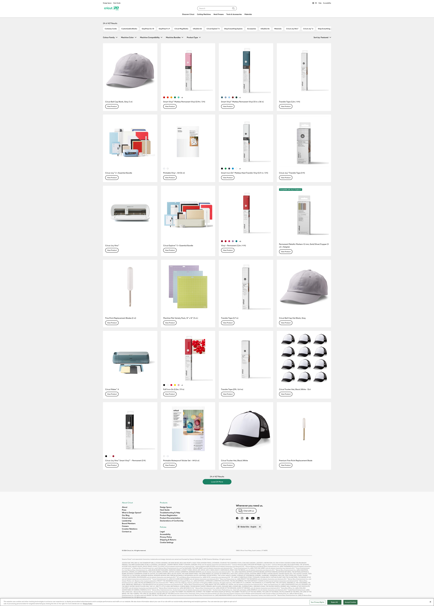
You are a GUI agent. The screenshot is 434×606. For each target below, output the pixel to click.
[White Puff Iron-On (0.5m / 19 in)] (168, 385)
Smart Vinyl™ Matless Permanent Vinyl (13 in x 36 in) (242, 102)
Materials (277, 29)
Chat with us (248, 511)
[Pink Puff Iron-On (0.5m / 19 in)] (178, 385)
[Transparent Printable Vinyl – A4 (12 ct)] (164, 168)
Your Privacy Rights (317, 602)
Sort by (321, 37)
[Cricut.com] (111, 8)
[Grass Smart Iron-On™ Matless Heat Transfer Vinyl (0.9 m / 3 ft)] (225, 168)
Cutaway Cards (111, 29)
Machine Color (127, 37)
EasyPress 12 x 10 (148, 29)
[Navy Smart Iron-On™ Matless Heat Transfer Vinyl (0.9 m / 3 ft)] (229, 168)
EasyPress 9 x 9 (164, 29)
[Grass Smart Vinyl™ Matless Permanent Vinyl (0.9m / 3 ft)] (175, 97)
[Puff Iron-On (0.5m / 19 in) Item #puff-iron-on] (188, 358)
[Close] (430, 601)
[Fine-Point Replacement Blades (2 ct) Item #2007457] (130, 287)
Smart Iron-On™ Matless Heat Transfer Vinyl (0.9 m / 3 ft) (244, 173)
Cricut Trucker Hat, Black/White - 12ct (295, 389)
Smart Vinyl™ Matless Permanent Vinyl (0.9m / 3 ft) (184, 102)
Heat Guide (116, 3)
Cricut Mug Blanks (181, 29)
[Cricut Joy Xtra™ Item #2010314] (130, 213)
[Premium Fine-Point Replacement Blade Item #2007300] (304, 429)
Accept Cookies (350, 602)
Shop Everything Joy (325, 29)
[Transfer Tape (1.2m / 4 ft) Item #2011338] (304, 70)
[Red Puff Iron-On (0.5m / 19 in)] (171, 385)
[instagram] (242, 518)
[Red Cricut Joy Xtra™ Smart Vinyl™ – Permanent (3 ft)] (113, 456)
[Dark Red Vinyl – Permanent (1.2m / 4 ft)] (222, 241)
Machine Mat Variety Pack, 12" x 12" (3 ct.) (180, 318)
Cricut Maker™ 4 (112, 389)
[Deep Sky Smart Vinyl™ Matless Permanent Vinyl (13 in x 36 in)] (225, 97)
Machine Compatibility (150, 37)
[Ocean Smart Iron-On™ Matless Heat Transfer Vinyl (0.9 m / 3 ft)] (233, 168)
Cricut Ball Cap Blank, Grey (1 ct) (118, 102)
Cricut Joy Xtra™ (292, 29)
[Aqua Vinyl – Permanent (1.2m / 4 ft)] (236, 241)
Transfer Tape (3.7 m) (229, 318)
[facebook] (237, 518)
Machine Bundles (173, 37)
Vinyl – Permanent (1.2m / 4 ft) (233, 245)
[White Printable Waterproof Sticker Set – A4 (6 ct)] (164, 456)
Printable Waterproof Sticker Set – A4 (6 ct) (181, 460)
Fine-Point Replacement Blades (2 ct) (120, 318)
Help (319, 3)
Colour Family (109, 37)
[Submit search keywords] (233, 8)
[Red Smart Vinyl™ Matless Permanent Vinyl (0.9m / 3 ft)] (164, 97)
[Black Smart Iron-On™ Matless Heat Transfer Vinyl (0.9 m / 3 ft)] (222, 168)
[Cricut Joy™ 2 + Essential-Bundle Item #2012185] (130, 142)
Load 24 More (217, 482)
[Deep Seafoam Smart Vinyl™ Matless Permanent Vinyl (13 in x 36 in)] (222, 97)
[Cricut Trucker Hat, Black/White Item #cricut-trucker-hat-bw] (246, 429)
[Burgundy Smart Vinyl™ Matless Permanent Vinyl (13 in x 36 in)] (233, 97)
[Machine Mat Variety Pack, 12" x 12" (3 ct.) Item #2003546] (188, 287)
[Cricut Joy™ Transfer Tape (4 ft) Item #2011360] (304, 142)
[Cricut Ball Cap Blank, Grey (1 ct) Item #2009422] (130, 70)
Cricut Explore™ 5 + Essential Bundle (178, 245)
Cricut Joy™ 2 (308, 29)
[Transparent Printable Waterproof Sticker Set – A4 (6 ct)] (168, 456)
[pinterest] (247, 518)
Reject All (334, 602)
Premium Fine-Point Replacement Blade (295, 460)
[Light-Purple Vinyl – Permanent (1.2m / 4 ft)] (233, 241)
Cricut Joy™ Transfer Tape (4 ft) (292, 173)
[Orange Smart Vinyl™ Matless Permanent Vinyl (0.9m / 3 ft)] (168, 97)
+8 (182, 97)
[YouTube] (253, 518)
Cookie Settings (166, 542)
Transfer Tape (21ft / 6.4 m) (232, 389)
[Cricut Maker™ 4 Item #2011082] (130, 358)
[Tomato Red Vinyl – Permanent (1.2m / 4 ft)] (225, 241)
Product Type (192, 37)
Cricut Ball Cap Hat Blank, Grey (292, 318)
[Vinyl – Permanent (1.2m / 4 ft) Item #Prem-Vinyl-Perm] (246, 213)
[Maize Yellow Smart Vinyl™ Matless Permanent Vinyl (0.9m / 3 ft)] (171, 97)
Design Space (107, 3)
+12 (240, 241)
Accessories (251, 29)
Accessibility (327, 3)
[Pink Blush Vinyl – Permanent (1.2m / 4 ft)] (229, 241)
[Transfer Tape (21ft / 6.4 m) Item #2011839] (246, 358)
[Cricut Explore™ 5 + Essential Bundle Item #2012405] (188, 213)
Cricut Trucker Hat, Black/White (234, 460)
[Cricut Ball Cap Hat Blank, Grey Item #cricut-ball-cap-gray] (304, 287)
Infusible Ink (197, 29)
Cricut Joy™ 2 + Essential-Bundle (118, 173)
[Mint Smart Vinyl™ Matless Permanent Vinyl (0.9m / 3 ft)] (178, 97)
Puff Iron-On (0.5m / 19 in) (173, 389)
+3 (240, 97)
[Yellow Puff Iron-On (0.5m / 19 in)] (175, 385)
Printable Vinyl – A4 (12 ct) (174, 173)
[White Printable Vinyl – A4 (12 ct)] (168, 168)
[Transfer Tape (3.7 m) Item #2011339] (246, 287)
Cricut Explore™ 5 (213, 29)
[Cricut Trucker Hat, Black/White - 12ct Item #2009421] (304, 358)
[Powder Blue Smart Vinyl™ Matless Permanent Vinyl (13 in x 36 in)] (229, 97)
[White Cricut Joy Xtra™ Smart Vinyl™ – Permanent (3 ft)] (110, 456)
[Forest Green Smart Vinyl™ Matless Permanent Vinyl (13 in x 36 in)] (236, 97)
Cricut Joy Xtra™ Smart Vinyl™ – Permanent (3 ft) (125, 460)
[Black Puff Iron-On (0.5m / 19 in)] (164, 385)
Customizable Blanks (129, 29)
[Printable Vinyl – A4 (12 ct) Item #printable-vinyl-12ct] (188, 142)
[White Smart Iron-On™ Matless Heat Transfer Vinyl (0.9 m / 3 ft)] (236, 168)
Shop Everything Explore (233, 29)
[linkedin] (258, 518)
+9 (240, 169)
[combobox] (217, 8)
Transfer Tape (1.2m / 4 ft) (289, 102)
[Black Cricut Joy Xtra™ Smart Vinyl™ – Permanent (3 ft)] (106, 456)
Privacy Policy (87, 604)
